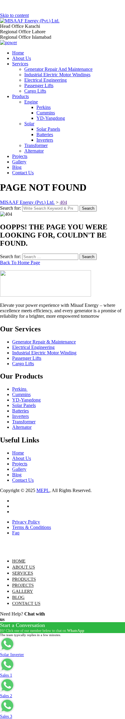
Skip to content (14, 15)
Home (18, 52)
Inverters (44, 140)
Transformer (36, 145)
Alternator (34, 150)
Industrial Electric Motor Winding (44, 352)
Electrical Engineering (45, 80)
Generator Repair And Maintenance (58, 69)
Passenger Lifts (38, 85)
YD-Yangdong (50, 118)
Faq (15, 532)
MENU (9, 543)
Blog (17, 167)
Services (20, 63)
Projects (19, 156)
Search (88, 208)
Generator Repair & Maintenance (44, 341)
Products (20, 96)
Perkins (43, 107)
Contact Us (23, 172)
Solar (29, 123)
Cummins (45, 112)
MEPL (42, 490)
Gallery (19, 161)
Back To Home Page (20, 262)
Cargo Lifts (35, 91)
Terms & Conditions (31, 527)
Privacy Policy (26, 521)
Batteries (44, 134)
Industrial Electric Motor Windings (57, 74)
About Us (21, 58)
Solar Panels (48, 129)
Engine (31, 101)
